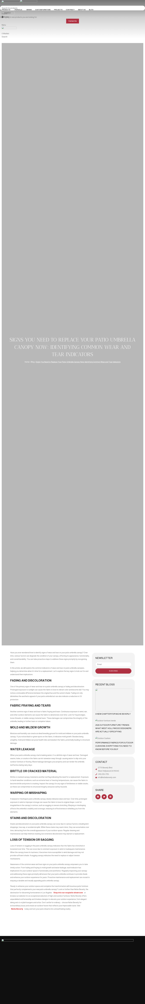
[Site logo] (11, 4)
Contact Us (72, 21)
